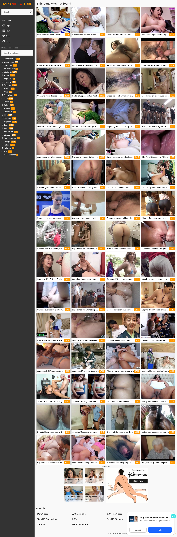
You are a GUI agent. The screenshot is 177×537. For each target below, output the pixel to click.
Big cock (9, 122)
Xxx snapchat (10, 155)
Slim (7, 115)
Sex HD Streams (115, 519)
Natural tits (10, 131)
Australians (10, 95)
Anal (8, 98)
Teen (8, 125)
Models (8, 108)
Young (9, 75)
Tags (7, 25)
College (9, 141)
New (7, 31)
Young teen (10, 62)
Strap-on (9, 118)
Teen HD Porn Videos (47, 519)
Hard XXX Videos (80, 524)
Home (8, 20)
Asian (8, 128)
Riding (9, 145)
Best (7, 36)
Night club (9, 78)
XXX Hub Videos (114, 514)
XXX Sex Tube (79, 514)
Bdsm (8, 102)
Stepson (9, 135)
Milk (7, 151)
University (9, 112)
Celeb (8, 105)
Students (10, 72)
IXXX (74, 519)
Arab (7, 92)
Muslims (9, 82)
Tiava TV (41, 524)
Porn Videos (42, 514)
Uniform (8, 148)
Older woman (11, 59)
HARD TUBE (17, 4)
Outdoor (9, 85)
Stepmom (9, 65)
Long (7, 41)
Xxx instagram (11, 138)
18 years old (10, 69)
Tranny (8, 88)
